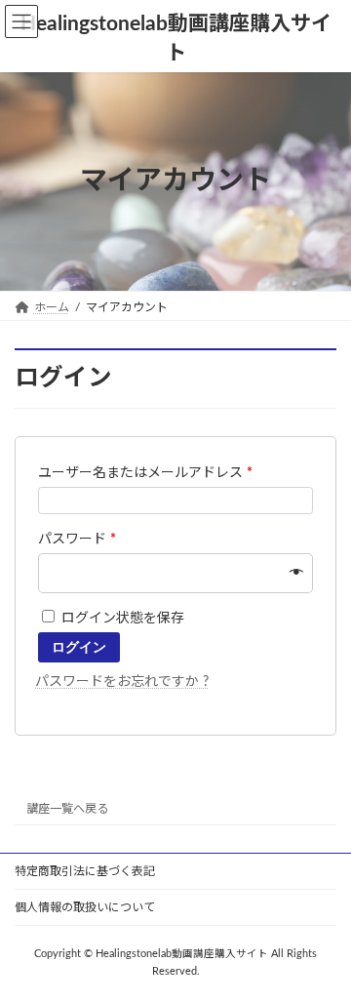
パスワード (77, 539)
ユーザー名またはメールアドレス (145, 473)
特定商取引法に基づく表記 (85, 871)
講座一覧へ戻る (67, 808)
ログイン (79, 647)
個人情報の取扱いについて (85, 907)
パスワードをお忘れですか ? (122, 682)
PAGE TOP (321, 951)
